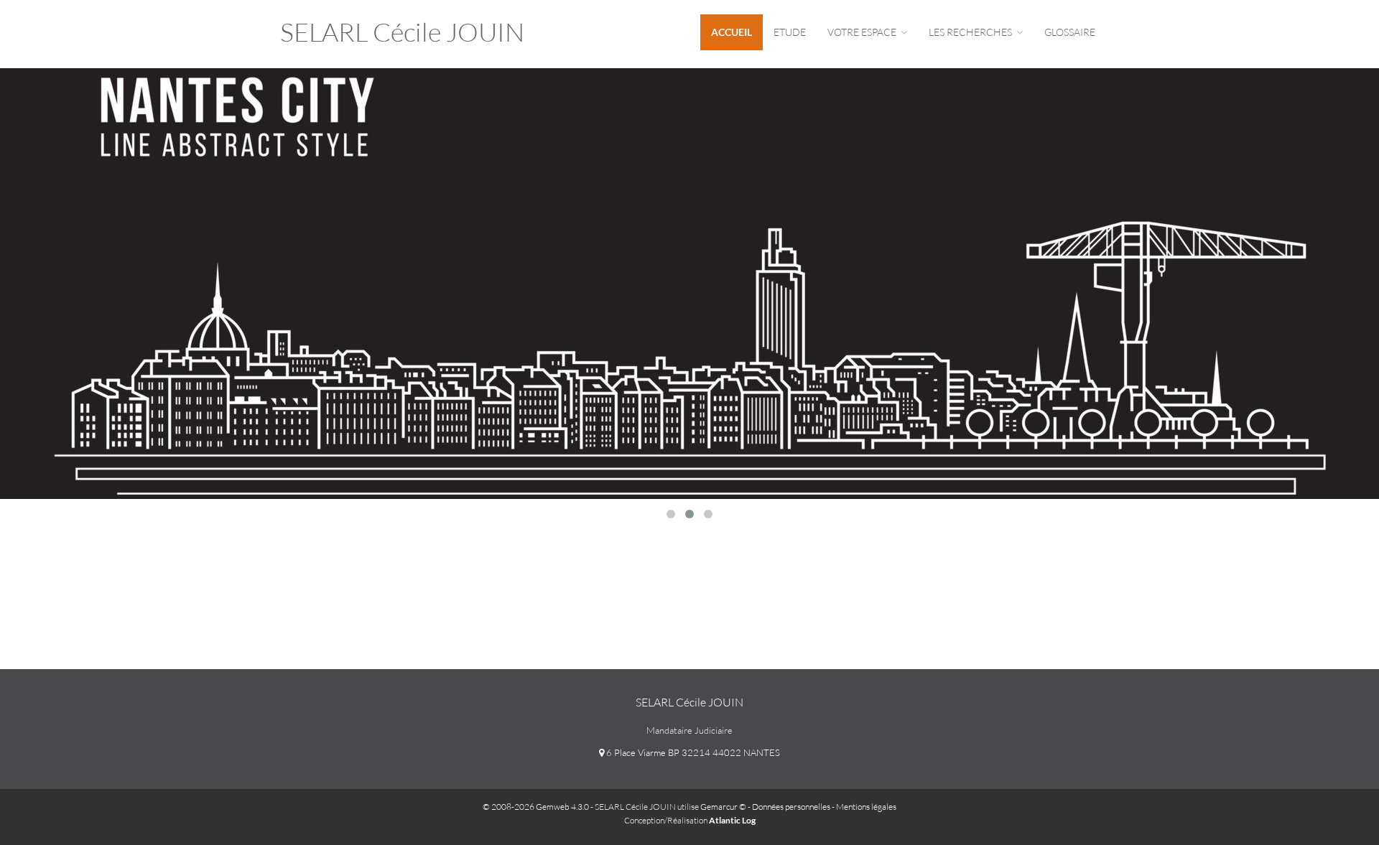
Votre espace (863, 32)
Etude (790, 32)
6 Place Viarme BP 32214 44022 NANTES (692, 752)
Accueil (731, 32)
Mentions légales (866, 806)
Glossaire (1069, 32)
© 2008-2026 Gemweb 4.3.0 (536, 806)
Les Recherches (971, 32)
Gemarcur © (723, 806)
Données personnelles (791, 806)
